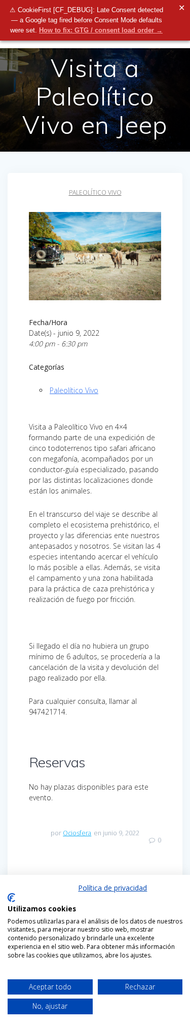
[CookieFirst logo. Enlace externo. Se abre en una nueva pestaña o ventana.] (11, 897)
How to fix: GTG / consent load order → (101, 30)
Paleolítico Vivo (95, 192)
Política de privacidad (112, 888)
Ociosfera (77, 833)
